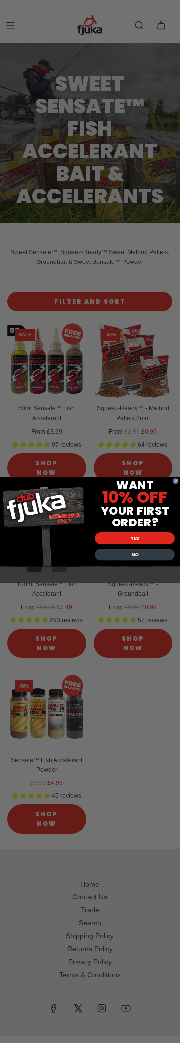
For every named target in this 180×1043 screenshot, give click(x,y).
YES (135, 538)
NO (135, 554)
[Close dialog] (176, 481)
